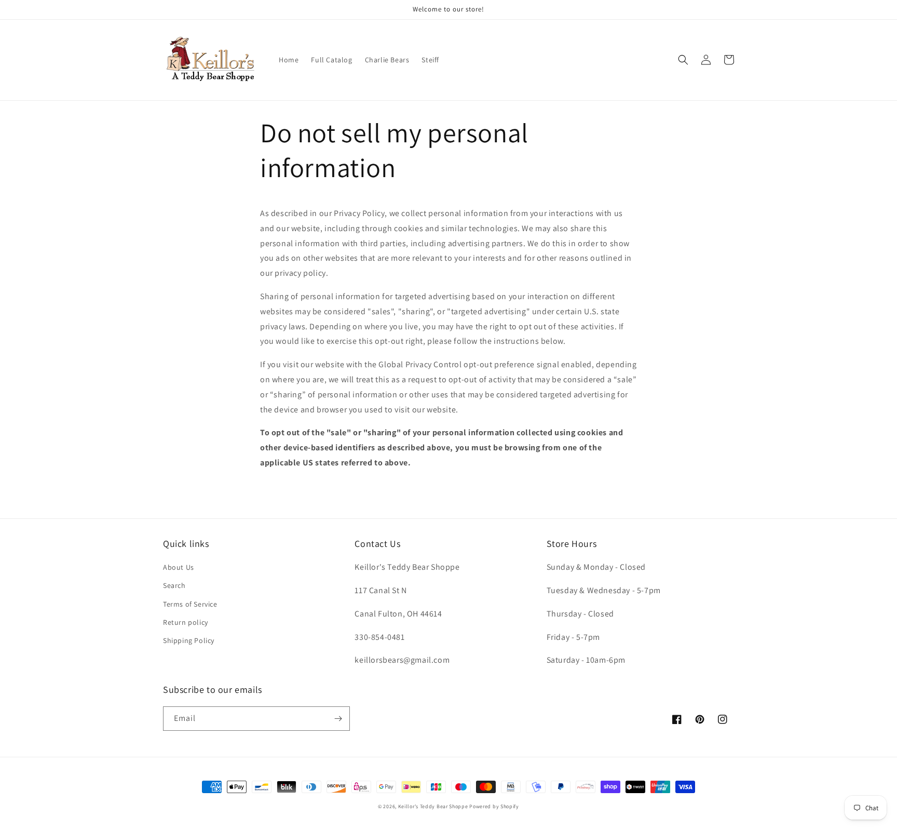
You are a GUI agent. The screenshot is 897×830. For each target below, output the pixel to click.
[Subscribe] (338, 718)
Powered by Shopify (494, 806)
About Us (178, 567)
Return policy (185, 622)
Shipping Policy (188, 640)
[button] (683, 59)
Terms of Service (190, 604)
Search (174, 585)
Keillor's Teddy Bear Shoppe (433, 806)
